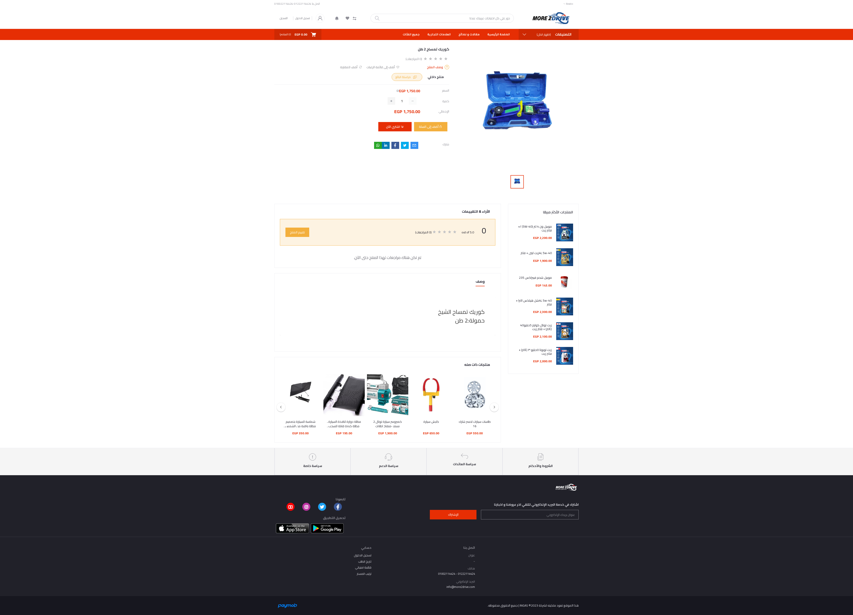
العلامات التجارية (439, 34)
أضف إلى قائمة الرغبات (381, 67)
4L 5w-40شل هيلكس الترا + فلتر (534, 302)
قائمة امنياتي (363, 567)
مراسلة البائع (403, 77)
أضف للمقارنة (349, 67)
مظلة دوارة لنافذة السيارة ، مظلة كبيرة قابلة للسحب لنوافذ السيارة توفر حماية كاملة (344, 424)
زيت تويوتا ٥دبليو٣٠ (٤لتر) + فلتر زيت (535, 352)
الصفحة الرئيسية (498, 34)
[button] (337, 18)
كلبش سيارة (431, 422)
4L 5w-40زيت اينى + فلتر (536, 253)
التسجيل (284, 18)
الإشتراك (453, 514)
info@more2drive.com (460, 586)
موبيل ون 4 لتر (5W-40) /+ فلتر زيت (535, 228)
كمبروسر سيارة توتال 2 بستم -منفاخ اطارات (387, 424)
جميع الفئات (411, 34)
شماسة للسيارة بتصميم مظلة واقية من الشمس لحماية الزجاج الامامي (300, 424)
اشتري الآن (393, 127)
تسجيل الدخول (302, 18)
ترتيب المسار (364, 573)
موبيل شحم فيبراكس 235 (535, 278)
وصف (480, 282)
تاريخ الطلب (364, 561)
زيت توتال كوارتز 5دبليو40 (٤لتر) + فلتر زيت (536, 327)
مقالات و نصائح (469, 34)
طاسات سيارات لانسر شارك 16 (475, 424)
